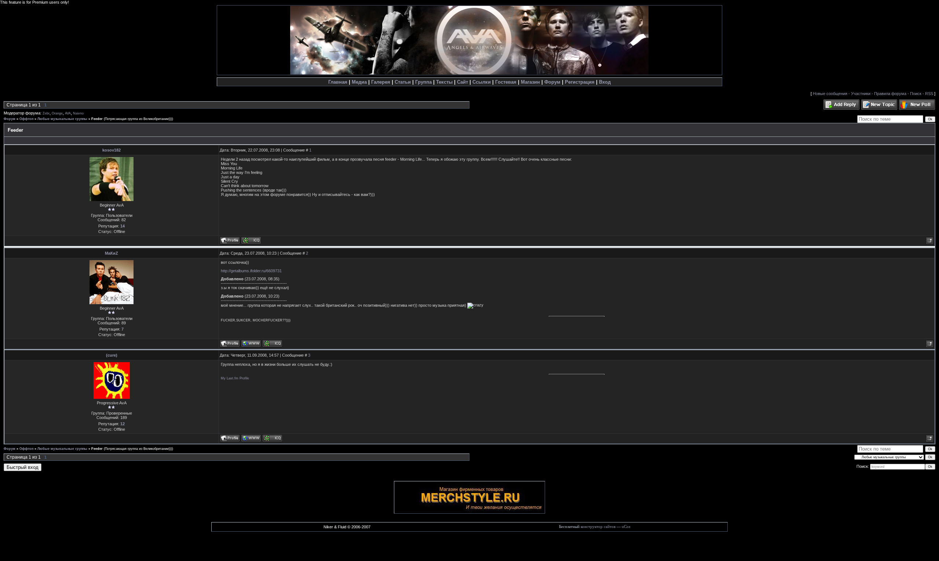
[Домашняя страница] (251, 343)
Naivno (78, 113)
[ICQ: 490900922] (251, 240)
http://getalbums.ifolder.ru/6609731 (251, 271)
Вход (605, 82)
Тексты (444, 82)
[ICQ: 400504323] (272, 343)
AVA (68, 113)
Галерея (380, 82)
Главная (337, 82)
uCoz (626, 527)
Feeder (97, 119)
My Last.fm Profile (235, 378)
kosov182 (111, 150)
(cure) (111, 355)
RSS (929, 93)
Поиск (915, 93)
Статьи (403, 82)
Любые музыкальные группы (62, 119)
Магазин (530, 82)
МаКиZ (111, 253)
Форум (552, 82)
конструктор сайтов (598, 527)
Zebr (46, 113)
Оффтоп (26, 119)
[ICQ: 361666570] (272, 438)
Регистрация (580, 82)
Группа (423, 82)
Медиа (359, 82)
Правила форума (890, 93)
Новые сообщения (830, 93)
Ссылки (481, 82)
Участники (860, 93)
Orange (57, 113)
